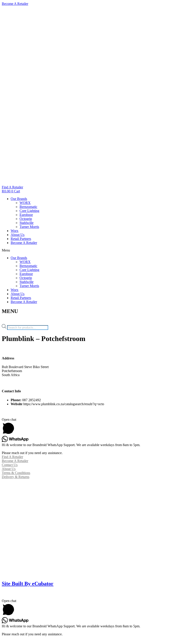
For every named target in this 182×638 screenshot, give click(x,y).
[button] (91, 250)
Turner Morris (29, 227)
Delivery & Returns (15, 477)
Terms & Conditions (16, 473)
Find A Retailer (12, 457)
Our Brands (19, 199)
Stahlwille (27, 223)
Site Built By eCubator (27, 583)
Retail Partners (21, 239)
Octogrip (26, 219)
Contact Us (10, 465)
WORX (25, 203)
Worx (14, 231)
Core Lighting (29, 211)
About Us (17, 235)
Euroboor (26, 215)
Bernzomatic (28, 207)
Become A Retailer (24, 243)
